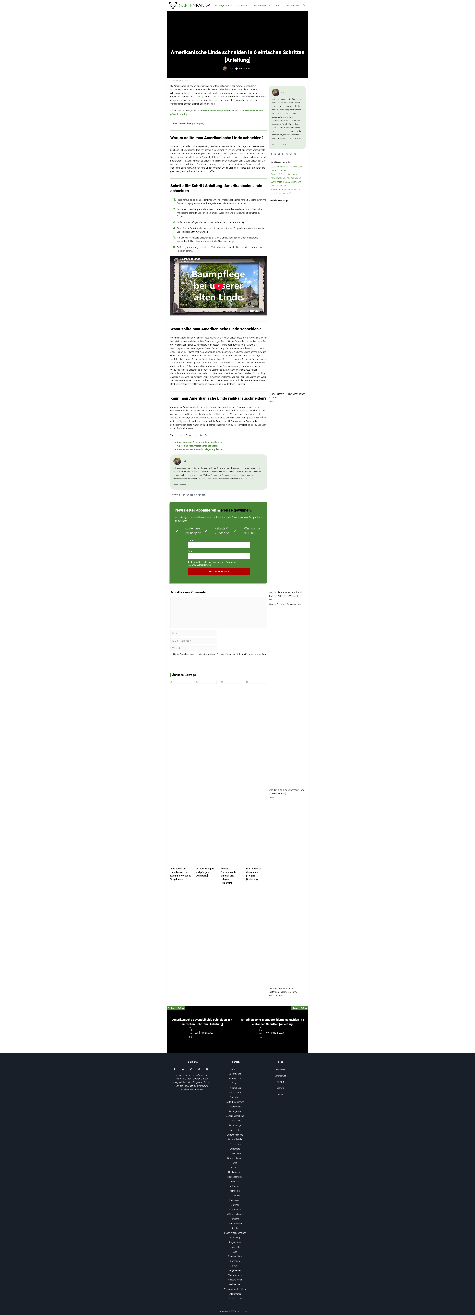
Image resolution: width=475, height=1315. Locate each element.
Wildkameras (235, 1293)
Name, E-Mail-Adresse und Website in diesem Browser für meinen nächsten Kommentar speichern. (220, 654)
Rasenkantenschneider (235, 1233)
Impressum (280, 1070)
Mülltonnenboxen (235, 1214)
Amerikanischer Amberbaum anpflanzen (197, 445)
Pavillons (235, 1219)
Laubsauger (235, 1200)
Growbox (235, 1167)
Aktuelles (235, 1069)
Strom (235, 1265)
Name (191, 540)
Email (190, 551)
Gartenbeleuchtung (235, 1102)
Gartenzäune (235, 1153)
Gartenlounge (235, 1125)
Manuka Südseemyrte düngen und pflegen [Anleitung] (228, 875)
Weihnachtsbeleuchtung (235, 1289)
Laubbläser (235, 1195)
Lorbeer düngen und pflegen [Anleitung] (205, 872)
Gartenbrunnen (235, 1106)
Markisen (235, 1205)
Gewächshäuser (235, 1158)
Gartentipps (293, 5)
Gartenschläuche (235, 1134)
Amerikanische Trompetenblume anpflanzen (199, 442)
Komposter (235, 1191)
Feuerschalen (234, 1088)
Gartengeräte (222, 5)
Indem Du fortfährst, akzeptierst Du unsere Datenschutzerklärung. (212, 563)
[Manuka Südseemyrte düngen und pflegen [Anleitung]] (231, 865)
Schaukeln (235, 1247)
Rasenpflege (235, 1237)
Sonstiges (235, 1261)
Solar (277, 5)
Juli (231, 68)
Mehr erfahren (196, 1089)
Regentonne (235, 1242)
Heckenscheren (235, 1177)
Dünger (235, 1083)
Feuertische (235, 1092)
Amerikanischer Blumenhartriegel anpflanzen (200, 449)
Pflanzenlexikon (183, 81)
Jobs (280, 1094)
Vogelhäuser (235, 1270)
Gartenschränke (235, 1139)
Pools (235, 1228)
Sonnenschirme (235, 1256)
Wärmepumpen (235, 1275)
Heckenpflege (235, 1172)
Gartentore (235, 1148)
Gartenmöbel (260, 5)
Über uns (280, 1088)
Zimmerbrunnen (235, 1298)
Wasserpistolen (235, 1279)
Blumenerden (235, 1078)
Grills (235, 1162)
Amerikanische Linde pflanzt (214, 110)
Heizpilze (235, 1181)
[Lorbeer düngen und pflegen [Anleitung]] (206, 865)
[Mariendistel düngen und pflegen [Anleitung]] (256, 865)
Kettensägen (235, 1186)
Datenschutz (280, 1076)
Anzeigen (198, 123)
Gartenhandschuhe (235, 1116)
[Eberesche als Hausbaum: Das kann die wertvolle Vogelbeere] (180, 865)
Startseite (172, 81)
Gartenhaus (235, 1120)
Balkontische (235, 1074)
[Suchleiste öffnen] (304, 5)
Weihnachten (235, 1284)
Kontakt (280, 1082)
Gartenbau (241, 5)
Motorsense (235, 1209)
